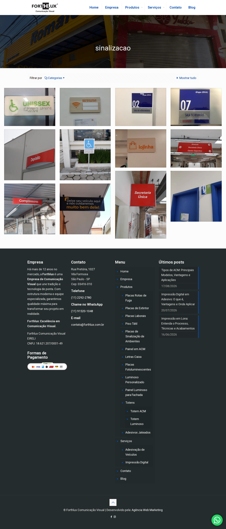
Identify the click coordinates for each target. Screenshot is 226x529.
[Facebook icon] (111, 516)
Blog (123, 478)
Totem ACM (138, 411)
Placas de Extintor (137, 308)
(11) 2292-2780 (81, 297)
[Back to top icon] (113, 502)
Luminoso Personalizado (134, 379)
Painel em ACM (135, 349)
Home (124, 271)
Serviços (126, 441)
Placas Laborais (135, 316)
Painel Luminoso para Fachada (136, 392)
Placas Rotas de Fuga (135, 298)
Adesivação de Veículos (135, 452)
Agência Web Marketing (147, 510)
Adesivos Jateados (138, 432)
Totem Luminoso (136, 421)
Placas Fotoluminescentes (138, 367)
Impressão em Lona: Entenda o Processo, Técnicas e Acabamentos (178, 323)
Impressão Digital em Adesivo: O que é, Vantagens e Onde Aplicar (178, 299)
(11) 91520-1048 (82, 311)
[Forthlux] (45, 7)
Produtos (126, 287)
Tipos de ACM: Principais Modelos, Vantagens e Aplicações (177, 275)
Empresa (126, 279)
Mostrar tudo (187, 78)
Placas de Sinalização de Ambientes (134, 336)
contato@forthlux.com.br (87, 324)
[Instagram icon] (114, 516)
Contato (125, 471)
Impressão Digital (136, 462)
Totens (130, 402)
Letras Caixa (133, 356)
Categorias (55, 78)
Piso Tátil (131, 323)
